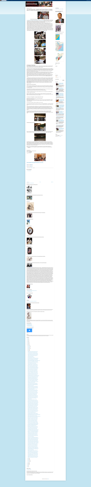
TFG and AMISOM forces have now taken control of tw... (33, 451)
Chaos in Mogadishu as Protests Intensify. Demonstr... (33, 427)
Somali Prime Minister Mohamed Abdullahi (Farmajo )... (33, 430)
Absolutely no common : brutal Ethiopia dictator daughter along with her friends (61, 84)
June (28, 350)
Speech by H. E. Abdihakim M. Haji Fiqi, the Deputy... (33, 372)
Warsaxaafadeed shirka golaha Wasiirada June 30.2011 (35, 162)
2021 (27, 338)
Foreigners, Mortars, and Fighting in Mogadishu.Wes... (33, 447)
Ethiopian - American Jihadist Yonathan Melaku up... (33, 370)
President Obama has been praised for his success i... (33, 455)
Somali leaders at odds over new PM (31, 382)
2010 (27, 462)
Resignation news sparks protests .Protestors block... (33, 432)
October (28, 347)
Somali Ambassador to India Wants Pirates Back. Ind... (33, 377)
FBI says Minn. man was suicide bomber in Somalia (33, 422)
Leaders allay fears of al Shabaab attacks (60, 116)
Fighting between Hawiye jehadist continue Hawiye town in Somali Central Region (61, 129)
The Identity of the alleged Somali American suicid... (33, 446)
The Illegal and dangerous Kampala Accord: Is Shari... (33, 407)
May (28, 458)
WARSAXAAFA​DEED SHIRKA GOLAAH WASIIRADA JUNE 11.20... (34, 416)
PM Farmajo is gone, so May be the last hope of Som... (33, 401)
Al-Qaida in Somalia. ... (29, 469)
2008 (27, 464)
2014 (27, 342)
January (28, 461)
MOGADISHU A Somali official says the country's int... (33, 426)
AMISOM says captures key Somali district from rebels (33, 456)
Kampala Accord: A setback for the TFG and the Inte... (33, 411)
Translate (60, 136)
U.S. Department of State (29, 291)
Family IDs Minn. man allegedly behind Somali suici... (33, 437)
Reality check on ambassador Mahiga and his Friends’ (33, 381)
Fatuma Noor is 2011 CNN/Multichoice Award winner (33, 361)
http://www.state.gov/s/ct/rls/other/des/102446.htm (32, 290)
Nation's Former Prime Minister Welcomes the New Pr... (33, 376)
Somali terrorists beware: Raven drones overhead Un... (33, 362)
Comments (57, 77)
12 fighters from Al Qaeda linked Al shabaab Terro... (33, 355)
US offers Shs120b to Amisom (30, 356)
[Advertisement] (40, 176)
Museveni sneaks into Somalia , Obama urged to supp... (33, 402)
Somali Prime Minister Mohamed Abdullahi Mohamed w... (33, 441)
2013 (27, 343)
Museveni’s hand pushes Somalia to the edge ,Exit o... (33, 365)
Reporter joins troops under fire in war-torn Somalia (33, 392)
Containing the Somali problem (31, 385)
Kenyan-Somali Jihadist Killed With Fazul (32, 412)
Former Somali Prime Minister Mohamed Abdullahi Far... (33, 367)
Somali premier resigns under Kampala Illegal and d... (33, 390)
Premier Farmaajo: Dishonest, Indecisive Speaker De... (33, 440)
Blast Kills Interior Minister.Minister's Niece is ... (32, 425)
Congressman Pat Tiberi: (29, 325)
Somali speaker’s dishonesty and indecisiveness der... (33, 435)
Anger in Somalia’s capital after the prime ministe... (32, 380)
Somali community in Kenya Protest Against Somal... (33, 417)
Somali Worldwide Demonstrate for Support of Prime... (33, 395)
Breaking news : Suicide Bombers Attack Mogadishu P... (33, 431)
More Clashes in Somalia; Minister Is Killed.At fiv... (32, 420)
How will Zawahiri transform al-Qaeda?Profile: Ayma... (33, 397)
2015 (27, 341)
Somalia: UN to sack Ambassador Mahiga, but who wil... (33, 410)
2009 (27, 463)
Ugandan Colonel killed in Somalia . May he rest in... (33, 450)
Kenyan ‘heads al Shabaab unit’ (31, 436)
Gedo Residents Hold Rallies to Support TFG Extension (33, 442)
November (29, 346)
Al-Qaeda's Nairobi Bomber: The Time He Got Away (33, 405)
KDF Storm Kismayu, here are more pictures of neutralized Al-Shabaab (61, 88)
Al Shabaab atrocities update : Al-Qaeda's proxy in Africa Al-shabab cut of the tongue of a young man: (61, 120)
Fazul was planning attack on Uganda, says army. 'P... (33, 371)
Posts (56, 76)
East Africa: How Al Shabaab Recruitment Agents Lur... (33, 452)
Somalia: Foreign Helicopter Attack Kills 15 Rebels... (33, 366)
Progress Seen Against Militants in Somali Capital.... (33, 457)
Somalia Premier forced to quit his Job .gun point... (32, 391)
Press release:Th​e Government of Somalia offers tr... (33, 445)
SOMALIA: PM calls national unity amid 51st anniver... (33, 351)
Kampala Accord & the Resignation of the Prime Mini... (33, 387)
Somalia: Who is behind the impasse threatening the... (33, 400)
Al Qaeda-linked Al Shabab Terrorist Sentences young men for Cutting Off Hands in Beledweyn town (61, 100)
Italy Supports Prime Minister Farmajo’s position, (32, 406)
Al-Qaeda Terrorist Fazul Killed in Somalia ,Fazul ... (33, 415)
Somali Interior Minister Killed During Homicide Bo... (33, 421)
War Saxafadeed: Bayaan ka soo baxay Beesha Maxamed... (33, 375)
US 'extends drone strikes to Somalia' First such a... (33, 352)
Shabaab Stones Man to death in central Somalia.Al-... (33, 396)
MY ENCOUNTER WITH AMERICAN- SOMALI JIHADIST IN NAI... (34, 360)
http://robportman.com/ (29, 324)
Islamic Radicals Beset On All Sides (31, 357)
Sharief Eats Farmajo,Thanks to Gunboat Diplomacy (33, 386)
